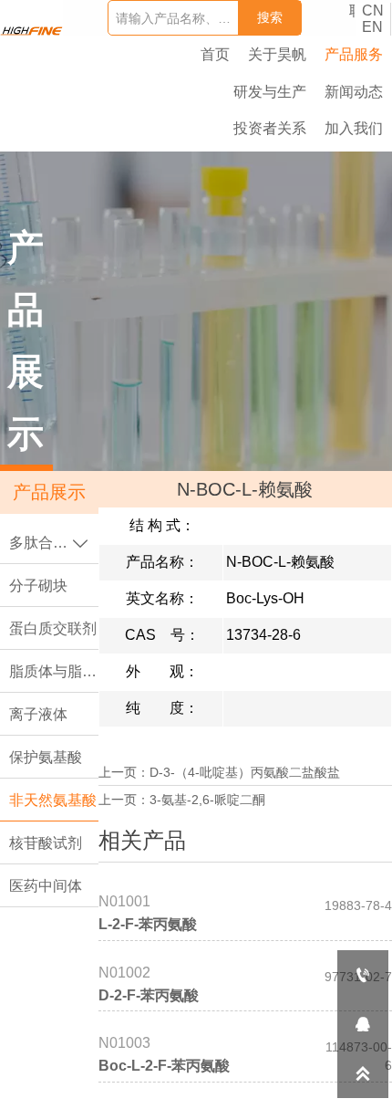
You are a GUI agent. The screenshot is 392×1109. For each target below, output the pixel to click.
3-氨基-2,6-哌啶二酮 (207, 799)
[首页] (31, 31)
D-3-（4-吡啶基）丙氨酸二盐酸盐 (245, 772)
